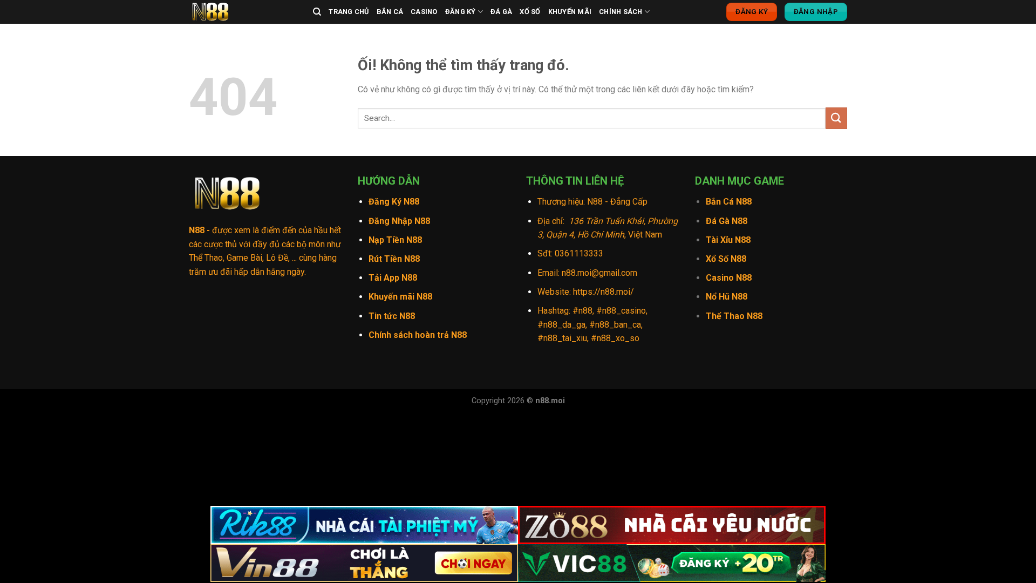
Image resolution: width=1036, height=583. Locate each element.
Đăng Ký (460, 12)
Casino (424, 12)
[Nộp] (836, 117)
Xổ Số (530, 12)
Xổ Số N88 (726, 259)
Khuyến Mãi (570, 12)
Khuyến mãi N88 (400, 297)
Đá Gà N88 (726, 221)
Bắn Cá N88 (729, 201)
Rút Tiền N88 (394, 259)
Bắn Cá (390, 12)
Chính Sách (621, 12)
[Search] (317, 12)
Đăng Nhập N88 (399, 221)
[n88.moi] (243, 12)
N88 (197, 230)
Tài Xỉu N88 (728, 240)
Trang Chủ (349, 12)
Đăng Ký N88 (394, 201)
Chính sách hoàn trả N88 (418, 335)
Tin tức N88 (392, 316)
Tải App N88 (393, 278)
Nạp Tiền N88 (395, 240)
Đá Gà (501, 12)
